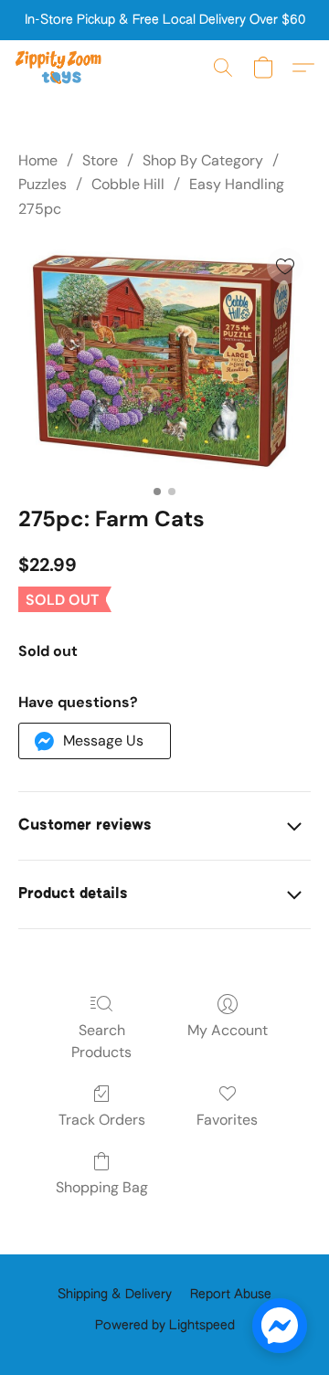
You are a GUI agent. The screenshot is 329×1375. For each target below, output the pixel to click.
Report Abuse (230, 1294)
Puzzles (42, 184)
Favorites (227, 1119)
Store (100, 160)
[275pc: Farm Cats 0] (164, 358)
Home (38, 160)
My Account (227, 1030)
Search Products (101, 1041)
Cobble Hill (127, 184)
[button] (61, 67)
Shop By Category (203, 160)
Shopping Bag (102, 1187)
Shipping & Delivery (115, 1294)
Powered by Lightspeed (165, 1325)
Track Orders (101, 1119)
